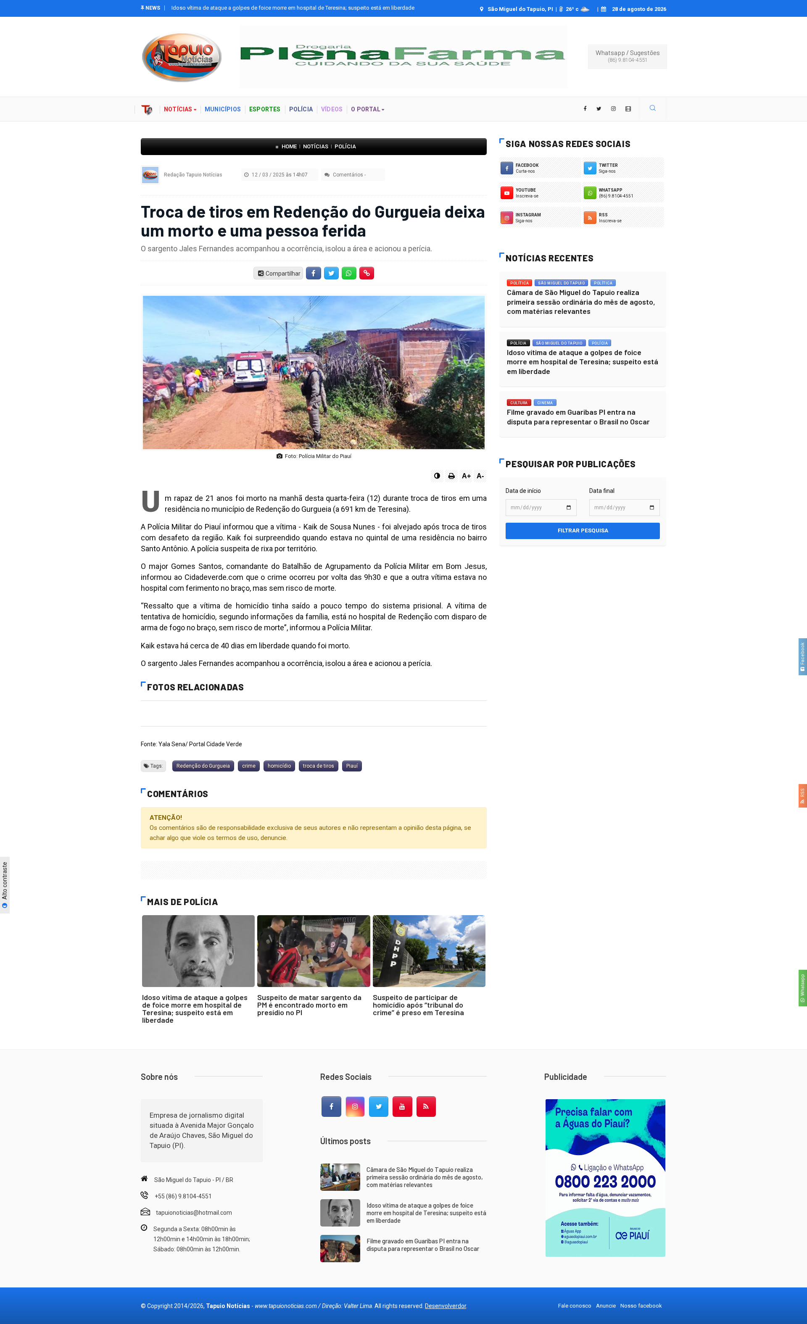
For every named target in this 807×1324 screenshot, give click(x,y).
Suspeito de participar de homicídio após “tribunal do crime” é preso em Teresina (418, 1004)
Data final (601, 490)
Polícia (345, 146)
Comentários (347, 175)
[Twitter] (378, 1107)
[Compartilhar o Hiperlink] (367, 272)
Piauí (352, 766)
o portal (366, 109)
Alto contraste (4, 881)
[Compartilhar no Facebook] (313, 272)
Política (519, 283)
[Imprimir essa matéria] (451, 476)
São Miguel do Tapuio (561, 283)
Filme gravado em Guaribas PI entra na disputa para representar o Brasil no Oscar (269, 8)
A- (480, 475)
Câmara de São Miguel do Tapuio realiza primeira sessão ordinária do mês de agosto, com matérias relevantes (581, 301)
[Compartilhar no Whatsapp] (348, 272)
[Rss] (426, 1107)
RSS (802, 794)
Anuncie (606, 1306)
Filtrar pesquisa (583, 530)
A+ (466, 475)
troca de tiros (318, 766)
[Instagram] (355, 1107)
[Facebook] (331, 1107)
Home (289, 146)
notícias (179, 109)
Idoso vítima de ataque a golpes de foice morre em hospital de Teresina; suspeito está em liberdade (195, 1008)
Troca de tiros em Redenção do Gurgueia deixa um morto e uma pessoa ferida (313, 220)
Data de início (523, 490)
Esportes (265, 109)
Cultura (519, 403)
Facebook (802, 654)
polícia (301, 109)
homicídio (279, 766)
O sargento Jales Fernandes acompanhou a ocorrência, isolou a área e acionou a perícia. (286, 248)
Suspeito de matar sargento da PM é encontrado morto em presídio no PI (309, 1004)
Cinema (545, 403)
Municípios (223, 109)
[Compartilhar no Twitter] (331, 272)
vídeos (332, 109)
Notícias (315, 146)
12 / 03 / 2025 (279, 175)
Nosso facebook (641, 1306)
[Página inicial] (147, 109)
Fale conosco (574, 1306)
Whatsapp (802, 986)
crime (249, 766)
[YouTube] (402, 1107)
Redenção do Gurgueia (203, 766)
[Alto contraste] (437, 476)
